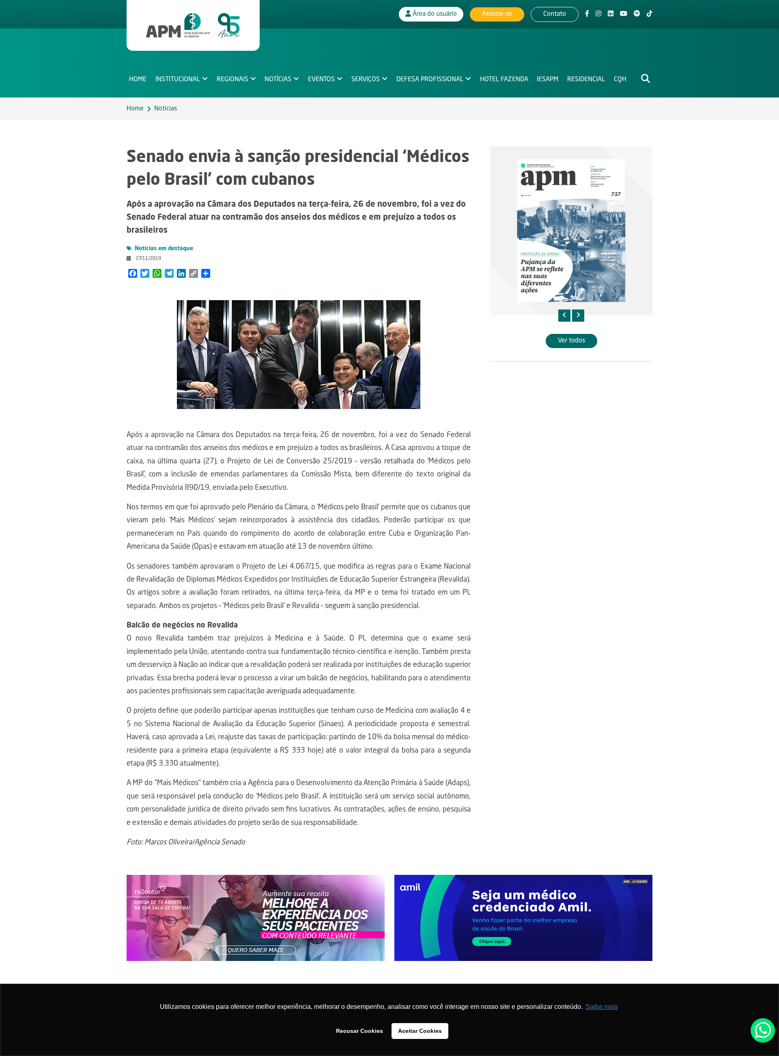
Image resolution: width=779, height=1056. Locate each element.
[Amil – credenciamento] (523, 918)
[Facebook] (587, 14)
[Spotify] (637, 14)
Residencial (586, 79)
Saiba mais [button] (601, 1006)
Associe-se (497, 14)
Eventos (321, 79)
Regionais (232, 79)
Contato (554, 14)
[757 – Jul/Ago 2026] (571, 230)
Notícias (278, 79)
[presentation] (564, 315)
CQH (620, 79)
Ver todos (571, 341)
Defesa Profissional (429, 79)
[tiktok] (649, 14)
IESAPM (547, 79)
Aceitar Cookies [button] (420, 1031)
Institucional (177, 79)
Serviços (365, 79)
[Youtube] (623, 14)
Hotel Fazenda (504, 79)
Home (137, 79)
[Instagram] (598, 14)
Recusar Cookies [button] (359, 1031)
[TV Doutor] (256, 918)
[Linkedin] (610, 14)
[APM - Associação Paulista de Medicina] (193, 25)
